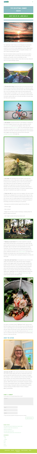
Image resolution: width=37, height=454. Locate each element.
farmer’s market (22, 251)
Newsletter (17, 450)
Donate (12, 450)
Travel (5, 437)
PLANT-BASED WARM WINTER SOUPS (9, 431)
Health (5, 442)
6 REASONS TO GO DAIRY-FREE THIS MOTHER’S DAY (11, 427)
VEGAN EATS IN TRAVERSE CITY (8, 429)
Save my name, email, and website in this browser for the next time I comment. (15, 415)
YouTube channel (25, 273)
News (30, 450)
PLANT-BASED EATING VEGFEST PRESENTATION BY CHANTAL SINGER (13, 426)
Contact (18, 451)
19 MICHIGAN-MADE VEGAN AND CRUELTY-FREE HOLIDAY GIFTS (12, 432)
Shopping (5, 439)
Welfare (5, 444)
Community (5, 445)
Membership (7, 450)
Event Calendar (24, 450)
